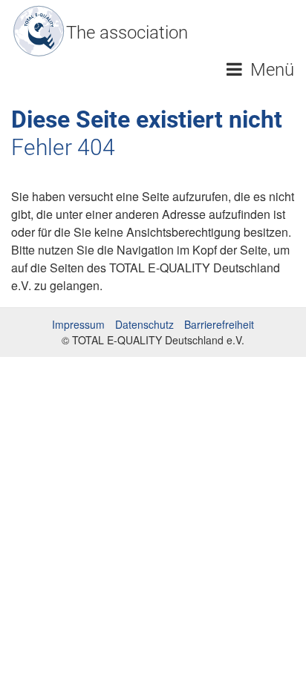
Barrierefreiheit (219, 324)
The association (127, 32)
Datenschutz (144, 324)
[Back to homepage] (38, 31)
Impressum (78, 324)
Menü (270, 69)
